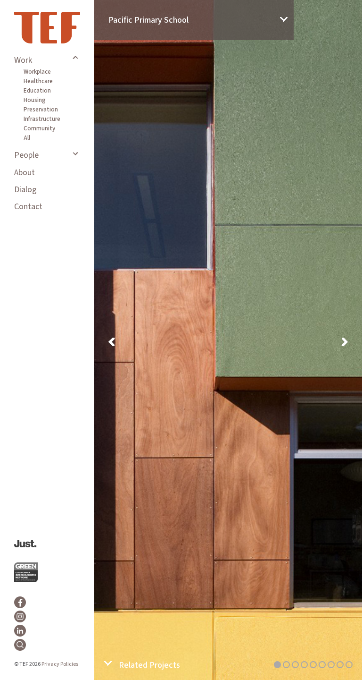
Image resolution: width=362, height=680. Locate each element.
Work (23, 60)
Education (37, 90)
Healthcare (38, 81)
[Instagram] (20, 616)
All (27, 138)
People (26, 155)
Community (39, 128)
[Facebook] (20, 602)
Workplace (37, 72)
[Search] (20, 645)
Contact (28, 207)
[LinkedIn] (20, 631)
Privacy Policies (59, 664)
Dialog (25, 190)
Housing (35, 100)
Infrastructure (42, 119)
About (24, 173)
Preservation (41, 109)
